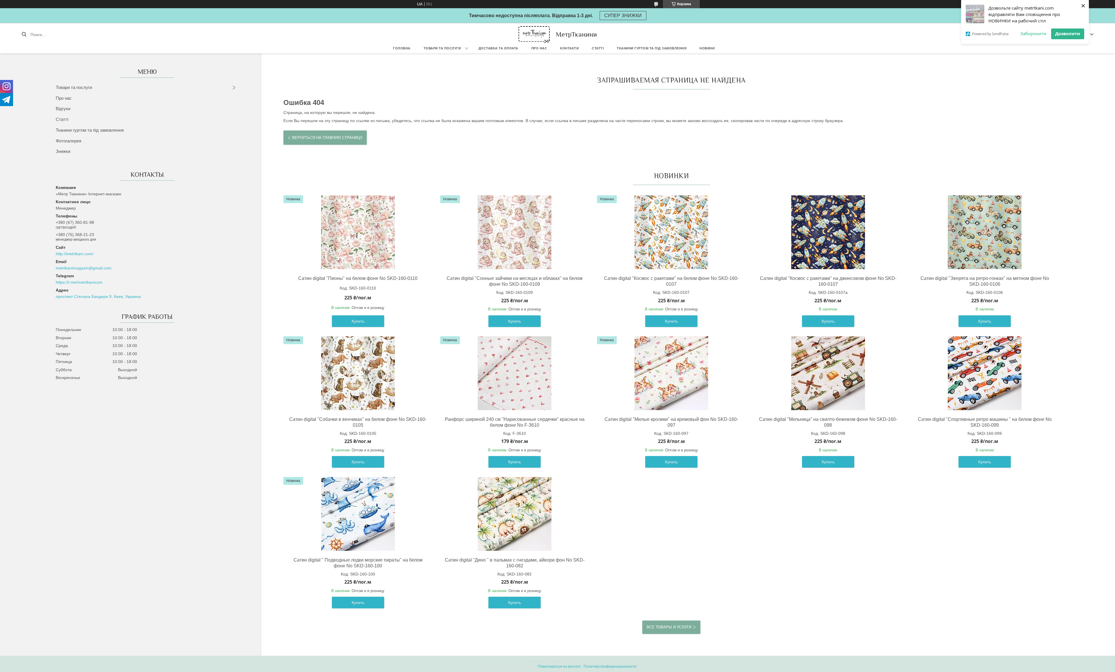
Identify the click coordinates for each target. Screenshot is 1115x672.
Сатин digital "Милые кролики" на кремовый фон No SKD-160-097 (671, 422)
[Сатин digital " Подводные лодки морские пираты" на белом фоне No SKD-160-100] (358, 514)
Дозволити (1067, 33)
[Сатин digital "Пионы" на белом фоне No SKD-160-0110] (358, 232)
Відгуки (63, 108)
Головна (402, 48)
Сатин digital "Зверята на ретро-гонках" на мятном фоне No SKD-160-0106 (984, 281)
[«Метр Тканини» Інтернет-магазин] (534, 34)
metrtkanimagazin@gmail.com (84, 268)
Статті (598, 48)
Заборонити (1033, 33)
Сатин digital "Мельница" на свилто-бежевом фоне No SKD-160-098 (828, 422)
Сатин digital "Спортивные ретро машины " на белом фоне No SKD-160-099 (985, 422)
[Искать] (23, 35)
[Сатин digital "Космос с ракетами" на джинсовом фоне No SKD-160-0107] (828, 232)
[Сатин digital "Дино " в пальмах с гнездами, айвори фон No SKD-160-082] (514, 514)
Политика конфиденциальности (610, 666)
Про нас (539, 48)
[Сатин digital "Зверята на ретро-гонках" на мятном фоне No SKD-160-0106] (985, 232)
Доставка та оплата (498, 48)
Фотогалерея (68, 140)
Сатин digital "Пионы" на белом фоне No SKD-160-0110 (358, 278)
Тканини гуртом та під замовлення (651, 48)
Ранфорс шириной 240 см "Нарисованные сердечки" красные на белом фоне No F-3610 (515, 422)
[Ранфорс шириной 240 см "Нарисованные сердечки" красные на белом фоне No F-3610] (514, 373)
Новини (707, 48)
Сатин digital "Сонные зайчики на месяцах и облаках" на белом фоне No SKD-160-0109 (514, 281)
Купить (358, 321)
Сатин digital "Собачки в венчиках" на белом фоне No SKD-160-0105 (358, 422)
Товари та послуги (442, 48)
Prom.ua (583, 661)
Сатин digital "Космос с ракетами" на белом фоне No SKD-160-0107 (671, 281)
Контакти (569, 48)
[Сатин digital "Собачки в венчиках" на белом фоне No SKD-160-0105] (358, 373)
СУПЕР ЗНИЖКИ (623, 15)
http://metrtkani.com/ (74, 253)
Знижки (63, 151)
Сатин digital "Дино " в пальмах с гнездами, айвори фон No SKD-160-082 (515, 562)
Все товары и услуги (669, 627)
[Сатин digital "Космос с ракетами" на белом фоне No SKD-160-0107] (671, 232)
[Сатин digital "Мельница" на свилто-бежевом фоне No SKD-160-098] (828, 373)
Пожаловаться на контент (559, 666)
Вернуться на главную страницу (327, 137)
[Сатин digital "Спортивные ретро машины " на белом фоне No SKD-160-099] (985, 373)
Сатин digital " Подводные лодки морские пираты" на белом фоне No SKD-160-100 (358, 562)
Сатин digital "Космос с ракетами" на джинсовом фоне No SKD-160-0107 (828, 281)
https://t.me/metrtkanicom (79, 282)
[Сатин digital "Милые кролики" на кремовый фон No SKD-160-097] (671, 373)
